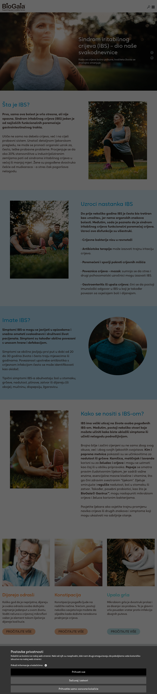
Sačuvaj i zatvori (78, 680)
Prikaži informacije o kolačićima (27, 665)
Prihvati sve (78, 671)
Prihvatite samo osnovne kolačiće (78, 688)
